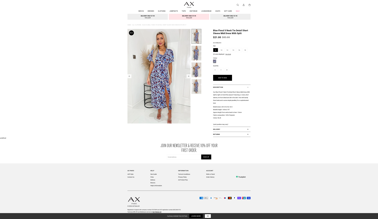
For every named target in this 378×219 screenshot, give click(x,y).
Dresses (151, 11)
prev (129, 76)
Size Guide (228, 54)
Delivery (152, 180)
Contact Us (130, 177)
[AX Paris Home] (189, 5)
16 (239, 50)
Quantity (215, 66)
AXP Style (130, 174)
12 (227, 50)
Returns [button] (216, 134)
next (188, 76)
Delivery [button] (216, 129)
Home (129, 25)
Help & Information (156, 186)
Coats (217, 11)
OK (208, 216)
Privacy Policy (182, 177)
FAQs (152, 177)
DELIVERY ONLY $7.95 (148, 17)
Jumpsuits (174, 11)
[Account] (242, 5)
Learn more (196, 216)
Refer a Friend (210, 174)
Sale (237, 11)
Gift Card (228, 11)
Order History (210, 177)
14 (233, 50)
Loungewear (206, 11)
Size (214, 46)
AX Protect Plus (183, 180)
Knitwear (193, 11)
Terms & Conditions (184, 174)
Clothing (162, 11)
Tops (184, 11)
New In (141, 11)
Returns (152, 183)
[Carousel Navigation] (158, 76)
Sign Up (206, 157)
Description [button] (218, 87)
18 (245, 50)
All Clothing (136, 25)
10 (221, 50)
